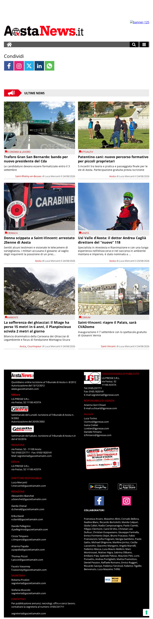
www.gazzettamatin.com (25, 389)
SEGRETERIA (18, 575)
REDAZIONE (17, 445)
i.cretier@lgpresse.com (96, 428)
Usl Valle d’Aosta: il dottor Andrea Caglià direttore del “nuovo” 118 (112, 240)
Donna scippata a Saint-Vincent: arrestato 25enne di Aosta (39, 240)
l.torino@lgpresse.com (96, 421)
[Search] (134, 44)
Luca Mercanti (52, 176)
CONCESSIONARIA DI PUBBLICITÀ (120, 373)
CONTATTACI (18, 599)
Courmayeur (34, 346)
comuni (85, 317)
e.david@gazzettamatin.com (27, 519)
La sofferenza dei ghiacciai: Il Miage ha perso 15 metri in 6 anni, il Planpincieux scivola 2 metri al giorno (37, 326)
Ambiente (12, 317)
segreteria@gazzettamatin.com (34, 456)
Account (88, 414)
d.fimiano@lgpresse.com (97, 435)
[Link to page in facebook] (9, 66)
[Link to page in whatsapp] (49, 66)
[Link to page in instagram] (19, 66)
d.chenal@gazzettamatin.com (27, 509)
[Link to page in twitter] (29, 66)
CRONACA (12, 233)
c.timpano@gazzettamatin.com (28, 539)
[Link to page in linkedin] (39, 66)
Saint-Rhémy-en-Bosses (28, 176)
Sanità (85, 233)
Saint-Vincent (108, 346)
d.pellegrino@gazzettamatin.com (29, 529)
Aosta (112, 176)
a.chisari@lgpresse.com (104, 408)
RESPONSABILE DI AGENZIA (99, 400)
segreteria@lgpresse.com (105, 394)
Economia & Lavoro (18, 151)
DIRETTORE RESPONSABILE (26, 478)
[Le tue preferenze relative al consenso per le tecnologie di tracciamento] (146, 612)
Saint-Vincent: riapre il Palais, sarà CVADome (107, 324)
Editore (15, 394)
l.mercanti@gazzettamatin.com (28, 485)
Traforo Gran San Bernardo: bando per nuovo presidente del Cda (36, 159)
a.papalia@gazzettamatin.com (28, 549)
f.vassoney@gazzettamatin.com (29, 569)
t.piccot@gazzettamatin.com (27, 559)
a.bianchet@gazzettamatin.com (28, 499)
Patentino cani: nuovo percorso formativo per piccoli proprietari (113, 159)
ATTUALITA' (87, 151)
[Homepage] (9, 44)
